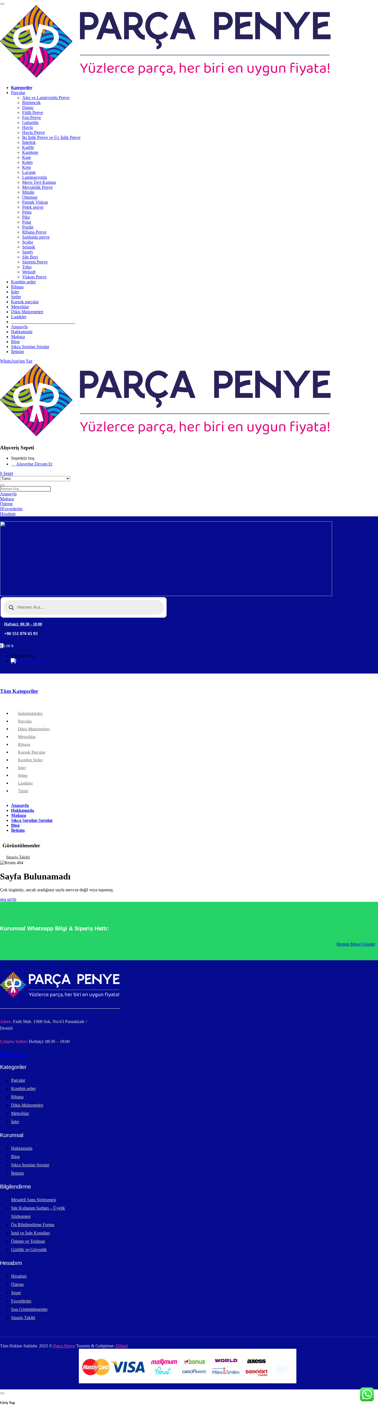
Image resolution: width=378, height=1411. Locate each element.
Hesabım (19, 1276)
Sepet (16, 1292)
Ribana (17, 1096)
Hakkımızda (21, 1148)
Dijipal (122, 1345)
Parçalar (18, 1080)
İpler (15, 1121)
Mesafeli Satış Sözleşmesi (33, 1199)
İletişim (17, 1173)
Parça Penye (64, 1345)
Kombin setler (23, 1088)
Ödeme (17, 1284)
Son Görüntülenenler (29, 1309)
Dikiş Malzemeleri (27, 1105)
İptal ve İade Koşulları (30, 1233)
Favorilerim (21, 1301)
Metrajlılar (20, 1113)
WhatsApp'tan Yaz (16, 361)
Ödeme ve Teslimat (28, 1241)
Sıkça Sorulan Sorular (30, 1165)
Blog (15, 1156)
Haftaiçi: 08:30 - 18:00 (23, 624)
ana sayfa (8, 899)
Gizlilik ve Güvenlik (29, 1249)
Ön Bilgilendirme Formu (32, 1224)
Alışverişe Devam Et (34, 464)
